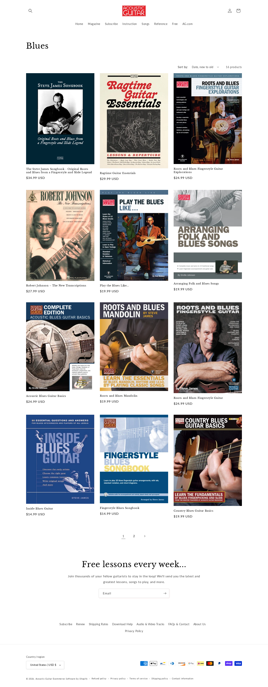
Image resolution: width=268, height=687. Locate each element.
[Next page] (144, 536)
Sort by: (183, 67)
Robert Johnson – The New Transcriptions (56, 285)
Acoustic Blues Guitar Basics (46, 396)
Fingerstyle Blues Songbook (119, 508)
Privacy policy (118, 678)
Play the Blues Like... (114, 285)
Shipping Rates (98, 624)
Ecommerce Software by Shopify (70, 678)
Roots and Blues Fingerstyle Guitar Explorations (198, 170)
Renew (80, 624)
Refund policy (99, 678)
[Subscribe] (164, 593)
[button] (30, 10)
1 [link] (123, 536)
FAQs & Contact (179, 624)
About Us (199, 624)
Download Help (122, 624)
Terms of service (138, 678)
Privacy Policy (134, 631)
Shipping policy (159, 678)
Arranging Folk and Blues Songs (196, 283)
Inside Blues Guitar (39, 508)
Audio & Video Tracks (150, 624)
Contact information (182, 678)
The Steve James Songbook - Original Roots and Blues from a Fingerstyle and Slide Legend (59, 171)
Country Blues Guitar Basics (193, 510)
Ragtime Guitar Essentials (118, 173)
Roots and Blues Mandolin (118, 395)
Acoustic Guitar (44, 678)
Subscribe (65, 624)
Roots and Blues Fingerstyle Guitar (198, 398)
